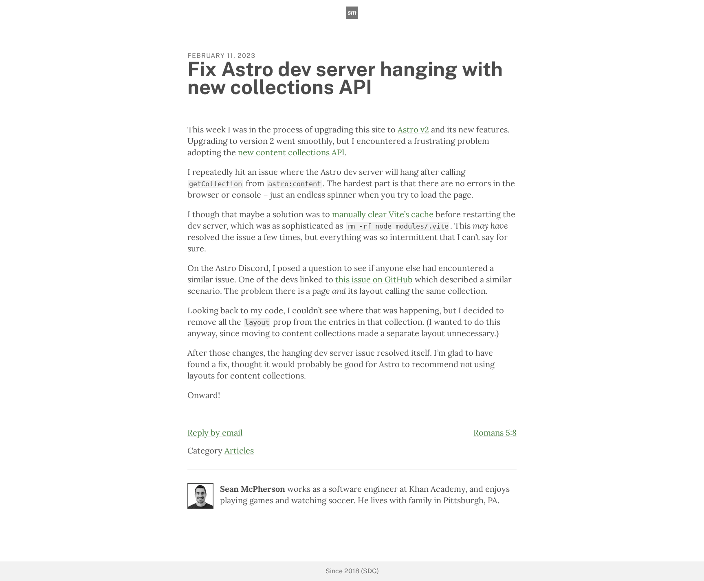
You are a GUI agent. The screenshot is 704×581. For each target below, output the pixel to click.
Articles (239, 450)
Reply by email (214, 432)
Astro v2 (413, 129)
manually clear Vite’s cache (382, 214)
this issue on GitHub (374, 279)
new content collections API (291, 152)
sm (352, 12)
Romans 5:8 (495, 432)
